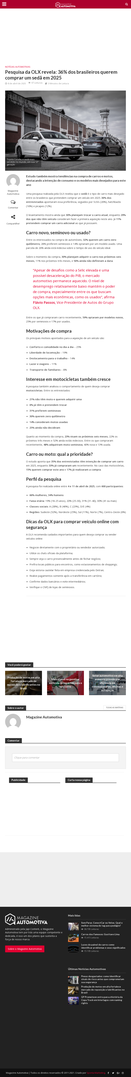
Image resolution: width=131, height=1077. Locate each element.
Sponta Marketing (96, 1072)
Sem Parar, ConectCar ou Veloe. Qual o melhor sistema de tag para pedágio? (101, 924)
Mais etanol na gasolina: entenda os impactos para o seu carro (65, 683)
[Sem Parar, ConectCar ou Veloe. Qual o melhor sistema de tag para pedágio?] (73, 926)
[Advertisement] (65, 39)
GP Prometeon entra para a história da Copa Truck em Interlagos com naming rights (101, 1000)
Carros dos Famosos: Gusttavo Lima (100, 934)
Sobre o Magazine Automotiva (25, 948)
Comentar (13, 207)
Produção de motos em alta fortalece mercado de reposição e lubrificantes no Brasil (23, 683)
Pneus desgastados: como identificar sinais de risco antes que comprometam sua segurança (102, 979)
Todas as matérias (114, 707)
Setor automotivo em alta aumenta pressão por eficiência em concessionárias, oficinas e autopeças (107, 683)
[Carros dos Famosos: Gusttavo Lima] (73, 937)
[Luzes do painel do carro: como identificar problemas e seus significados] (73, 948)
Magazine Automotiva (13, 192)
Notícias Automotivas (17, 66)
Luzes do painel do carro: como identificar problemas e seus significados (103, 946)
